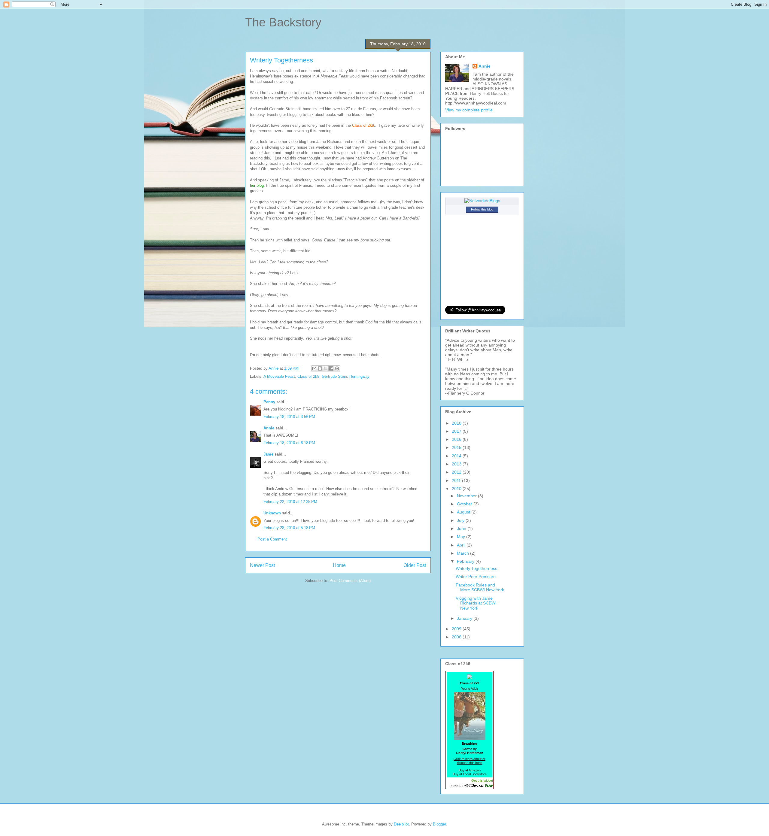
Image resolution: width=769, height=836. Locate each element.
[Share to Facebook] (331, 368)
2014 (457, 455)
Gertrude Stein (334, 376)
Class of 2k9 (308, 376)
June (462, 528)
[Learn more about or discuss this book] (469, 740)
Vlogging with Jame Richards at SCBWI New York (476, 603)
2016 (457, 439)
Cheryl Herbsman (469, 753)
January (465, 618)
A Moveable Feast (279, 376)
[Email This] (314, 368)
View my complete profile (469, 110)
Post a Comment (272, 539)
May (461, 536)
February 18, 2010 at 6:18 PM (289, 443)
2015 (457, 447)
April (462, 545)
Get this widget (482, 780)
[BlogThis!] (320, 368)
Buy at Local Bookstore (470, 774)
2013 (457, 464)
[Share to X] (326, 368)
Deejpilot (401, 824)
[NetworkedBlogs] (482, 200)
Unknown (272, 513)
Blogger (439, 824)
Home (339, 565)
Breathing (469, 743)
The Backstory (283, 22)
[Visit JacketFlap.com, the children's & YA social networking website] (469, 785)
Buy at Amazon (470, 770)
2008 (457, 637)
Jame (268, 454)
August (464, 512)
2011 (457, 480)
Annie (268, 428)
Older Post (414, 565)
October (465, 503)
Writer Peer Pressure (476, 576)
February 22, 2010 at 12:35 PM (290, 501)
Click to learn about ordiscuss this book (469, 761)
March (463, 553)
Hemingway (359, 376)
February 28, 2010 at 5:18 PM (289, 528)
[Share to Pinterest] (337, 368)
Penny (269, 402)
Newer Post (262, 565)
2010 (457, 488)
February (466, 561)
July (461, 520)
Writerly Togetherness (476, 568)
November (467, 495)
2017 (457, 431)
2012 (457, 472)
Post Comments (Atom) (350, 580)
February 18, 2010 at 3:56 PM (289, 416)
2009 (457, 628)
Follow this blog (482, 209)
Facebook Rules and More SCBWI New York (480, 587)
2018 (457, 423)
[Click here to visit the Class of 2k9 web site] (469, 677)
